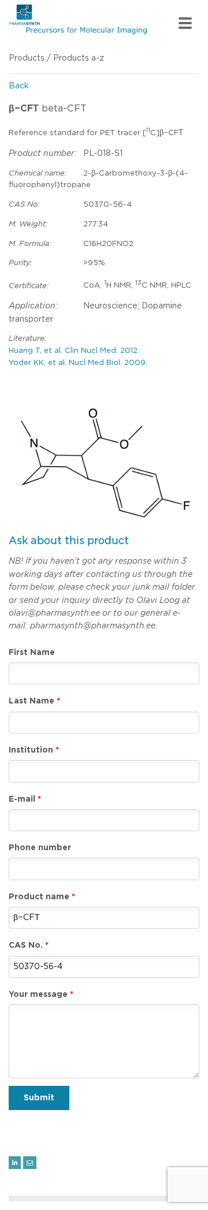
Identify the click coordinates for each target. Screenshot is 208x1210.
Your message (38, 995)
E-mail (22, 799)
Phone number (40, 848)
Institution (31, 750)
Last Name (31, 701)
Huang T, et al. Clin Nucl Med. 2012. (74, 351)
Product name (39, 897)
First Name (32, 653)
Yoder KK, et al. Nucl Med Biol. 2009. (78, 363)
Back (19, 86)
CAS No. (26, 945)
